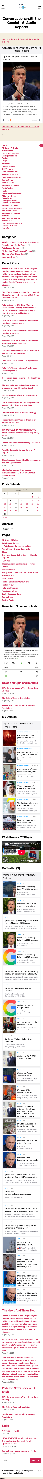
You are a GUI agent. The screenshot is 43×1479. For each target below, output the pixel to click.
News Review (7, 151)
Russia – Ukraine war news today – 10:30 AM (21, 443)
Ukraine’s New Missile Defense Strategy (19, 413)
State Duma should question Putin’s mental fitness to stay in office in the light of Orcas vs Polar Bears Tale (20, 295)
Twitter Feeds (8, 183)
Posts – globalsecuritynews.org (12, 192)
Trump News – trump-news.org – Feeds (19, 1451)
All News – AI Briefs (10, 148)
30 (38, 511)
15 (32, 504)
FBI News (6, 163)
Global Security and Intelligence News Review (10, 155)
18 (10, 507)
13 (21, 504)
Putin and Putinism (10, 172)
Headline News (8, 166)
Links (5, 1425)
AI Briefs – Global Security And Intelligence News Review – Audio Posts (11, 199)
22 (32, 507)
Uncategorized (8, 257)
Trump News (7, 180)
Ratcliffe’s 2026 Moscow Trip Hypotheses (20, 361)
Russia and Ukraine (10, 174)
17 (5, 507)
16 (38, 504)
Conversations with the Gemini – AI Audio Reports (12, 225)
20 (21, 507)
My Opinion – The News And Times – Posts (12, 209)
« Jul (5, 517)
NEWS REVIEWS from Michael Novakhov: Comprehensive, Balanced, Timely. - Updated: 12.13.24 (19, 1441)
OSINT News (7, 169)
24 (5, 511)
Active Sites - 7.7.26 (10, 1431)
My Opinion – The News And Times (17, 251)
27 (21, 511)
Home (4, 145)
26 (16, 511)
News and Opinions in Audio (20, 683)
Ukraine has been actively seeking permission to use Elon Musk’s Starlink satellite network (18, 473)
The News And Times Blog (13, 254)
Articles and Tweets (10, 185)
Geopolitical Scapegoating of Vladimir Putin (21, 378)
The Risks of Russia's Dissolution (16, 698)
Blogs (4, 161)
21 (27, 507)
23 (38, 507)
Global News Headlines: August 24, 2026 (19, 395)
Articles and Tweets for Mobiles (17, 546)
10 (5, 504)
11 (10, 504)
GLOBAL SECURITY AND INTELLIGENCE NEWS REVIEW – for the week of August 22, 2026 (20, 432)
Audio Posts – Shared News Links (11, 219)
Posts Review (7, 188)
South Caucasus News (11, 177)
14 (27, 504)
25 (10, 511)
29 (32, 511)
